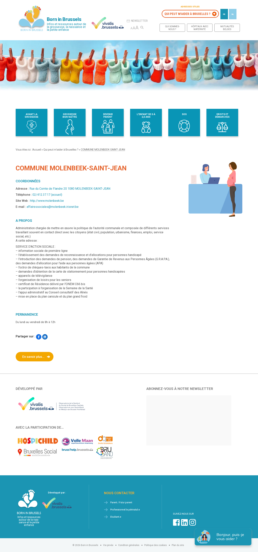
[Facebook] (38, 337)
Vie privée (108, 545)
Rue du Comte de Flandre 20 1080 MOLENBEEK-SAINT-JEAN (69, 188)
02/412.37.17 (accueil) (47, 194)
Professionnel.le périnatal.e (125, 509)
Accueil (36, 149)
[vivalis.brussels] (108, 23)
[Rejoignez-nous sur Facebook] (176, 524)
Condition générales (128, 545)
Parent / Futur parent (121, 502)
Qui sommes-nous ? (172, 28)
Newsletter (139, 20)
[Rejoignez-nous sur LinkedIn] (184, 524)
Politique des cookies (155, 545)
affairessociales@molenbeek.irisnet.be (53, 207)
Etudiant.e (115, 516)
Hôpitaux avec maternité (199, 28)
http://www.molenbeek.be (47, 201)
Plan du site (178, 545)
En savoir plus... (33, 357)
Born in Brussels (64, 19)
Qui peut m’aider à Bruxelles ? (187, 14)
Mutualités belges (227, 28)
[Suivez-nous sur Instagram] (192, 524)
